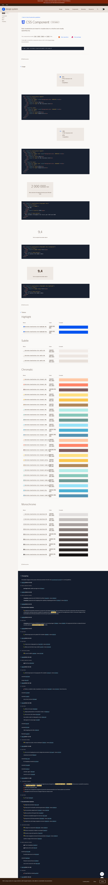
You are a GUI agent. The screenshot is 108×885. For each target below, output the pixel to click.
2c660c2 (35, 845)
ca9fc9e (34, 653)
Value (50, 322)
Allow (102, 881)
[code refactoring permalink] (21, 651)
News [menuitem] (3, 19)
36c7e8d (45, 815)
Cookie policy (86, 881)
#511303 (59, 752)
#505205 (51, 742)
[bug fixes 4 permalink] (21, 706)
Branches (83, 9)
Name (24, 322)
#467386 (47, 810)
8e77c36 (36, 804)
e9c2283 (38, 714)
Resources (91, 9)
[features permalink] (21, 686)
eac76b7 (36, 873)
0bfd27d (47, 821)
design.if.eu (48, 2)
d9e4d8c (35, 709)
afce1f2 (27, 723)
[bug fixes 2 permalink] (21, 641)
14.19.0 (23, 604)
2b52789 (40, 644)
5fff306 (47, 807)
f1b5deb (34, 699)
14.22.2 (23, 582)
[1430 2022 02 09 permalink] (21, 703)
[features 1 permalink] (21, 870)
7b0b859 (53, 610)
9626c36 (44, 717)
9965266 (38, 827)
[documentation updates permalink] (21, 607)
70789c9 (58, 600)
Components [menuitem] (4, 15)
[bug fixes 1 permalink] (21, 632)
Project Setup (51, 40)
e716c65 (49, 672)
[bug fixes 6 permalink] (21, 795)
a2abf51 (27, 733)
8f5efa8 (32, 771)
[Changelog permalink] (21, 576)
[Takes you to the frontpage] (10, 9)
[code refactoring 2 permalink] (21, 825)
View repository (65, 37)
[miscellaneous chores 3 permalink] (21, 842)
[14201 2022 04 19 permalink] (21, 592)
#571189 (41, 653)
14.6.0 (23, 683)
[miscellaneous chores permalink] (21, 586)
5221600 (27, 692)
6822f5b (32, 663)
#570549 (48, 644)
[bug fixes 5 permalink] (21, 749)
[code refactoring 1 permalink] (21, 740)
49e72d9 (38, 863)
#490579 (54, 807)
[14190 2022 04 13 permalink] (21, 604)
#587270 (66, 600)
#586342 (54, 598)
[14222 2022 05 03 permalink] (21, 582)
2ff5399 (33, 774)
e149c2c (27, 769)
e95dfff (37, 719)
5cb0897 (41, 813)
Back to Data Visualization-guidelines (31, 17)
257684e (36, 860)
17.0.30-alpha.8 (54, 22)
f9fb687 (34, 755)
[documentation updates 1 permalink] (21, 801)
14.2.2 (23, 736)
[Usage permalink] (21, 66)
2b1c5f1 (26, 680)
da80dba (27, 858)
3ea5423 (40, 833)
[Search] (97, 9)
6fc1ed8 (28, 851)
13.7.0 (23, 877)
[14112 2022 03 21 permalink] (21, 638)
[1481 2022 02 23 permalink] (21, 667)
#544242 (57, 689)
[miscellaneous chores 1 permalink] (21, 595)
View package (78, 37)
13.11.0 (23, 867)
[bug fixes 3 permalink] (21, 670)
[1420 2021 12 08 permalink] (21, 746)
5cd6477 (45, 830)
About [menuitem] (3, 17)
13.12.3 (23, 778)
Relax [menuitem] (7, 4)
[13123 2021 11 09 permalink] (21, 778)
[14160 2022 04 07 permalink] (21, 628)
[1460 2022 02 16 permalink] (21, 683)
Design (60, 9)
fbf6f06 (46, 634)
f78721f (35, 847)
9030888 (42, 818)
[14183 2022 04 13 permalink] (21, 617)
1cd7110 (41, 647)
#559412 (56, 672)
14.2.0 (23, 746)
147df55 (27, 696)
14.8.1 (23, 667)
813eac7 (42, 588)
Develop (67, 9)
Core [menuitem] (3, 4)
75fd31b (44, 742)
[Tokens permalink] (21, 312)
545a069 (28, 765)
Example (61, 322)
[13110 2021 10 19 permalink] (21, 867)
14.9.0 (23, 657)
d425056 (27, 676)
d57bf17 (37, 854)
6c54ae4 (52, 752)
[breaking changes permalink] (21, 781)
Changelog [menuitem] (4, 21)
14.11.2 (23, 638)
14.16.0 (23, 628)
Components (75, 9)
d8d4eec (47, 711)
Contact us (102, 874)
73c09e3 (39, 810)
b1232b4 (36, 761)
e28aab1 (31, 797)
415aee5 (48, 836)
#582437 (54, 634)
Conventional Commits (56, 579)
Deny (95, 881)
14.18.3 (23, 617)
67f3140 (27, 727)
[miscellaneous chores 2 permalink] (21, 660)
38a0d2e (39, 838)
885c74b (27, 758)
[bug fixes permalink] (21, 620)
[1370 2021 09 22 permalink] (21, 877)
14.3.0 (23, 703)
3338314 (37, 730)
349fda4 (56, 623)
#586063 (64, 623)
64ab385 (47, 598)
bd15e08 (49, 689)
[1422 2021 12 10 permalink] (21, 736)
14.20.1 (23, 592)
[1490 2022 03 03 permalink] (21, 657)
